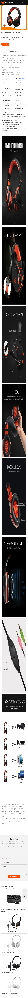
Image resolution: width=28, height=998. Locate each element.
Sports (3, 888)
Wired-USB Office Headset (9, 973)
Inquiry (5, 44)
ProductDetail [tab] (14, 51)
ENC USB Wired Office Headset (10, 952)
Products (13, 888)
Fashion (8, 888)
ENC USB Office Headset (8, 931)
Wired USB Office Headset (9, 993)
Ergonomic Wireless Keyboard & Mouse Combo (13, 910)
